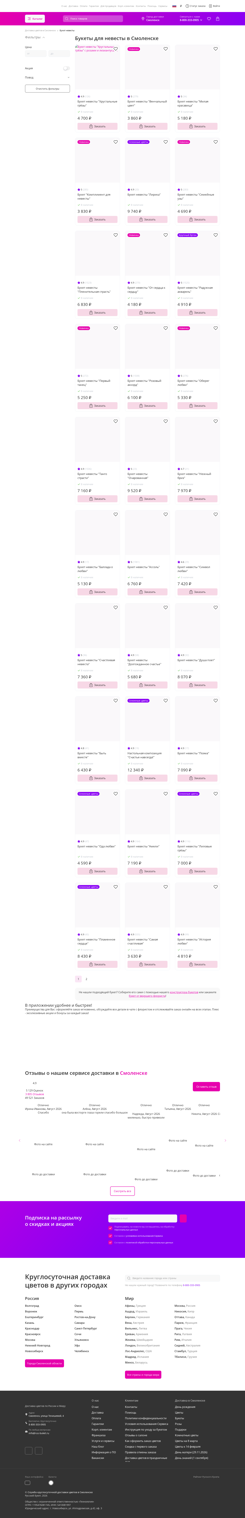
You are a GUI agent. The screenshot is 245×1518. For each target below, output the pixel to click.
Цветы (179, 1412)
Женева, (130, 1340)
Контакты (141, 6)
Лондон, (130, 1345)
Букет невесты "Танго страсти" (92, 476)
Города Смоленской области (44, 1363)
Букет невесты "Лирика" (144, 194)
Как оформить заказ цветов (143, 1441)
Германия (143, 1317)
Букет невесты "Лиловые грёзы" (195, 848)
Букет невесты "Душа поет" (196, 660)
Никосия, (180, 1311)
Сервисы (162, 6)
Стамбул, (180, 1351)
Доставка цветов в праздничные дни (146, 1459)
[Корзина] (217, 18)
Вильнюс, (131, 1328)
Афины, (130, 1306)
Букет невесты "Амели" (144, 846)
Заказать (100, 126)
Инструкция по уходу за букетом (146, 1429)
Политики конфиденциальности (145, 1418)
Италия (187, 1340)
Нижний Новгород (37, 1345)
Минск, (129, 1362)
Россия (190, 1306)
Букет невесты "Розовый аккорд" (144, 383)
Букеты (179, 1418)
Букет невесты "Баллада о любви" (95, 569)
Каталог (37, 18)
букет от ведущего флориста (147, 996)
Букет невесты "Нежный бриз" (194, 476)
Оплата (83, 6)
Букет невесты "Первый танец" (94, 383)
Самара (79, 1323)
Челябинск (81, 1351)
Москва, (179, 1306)
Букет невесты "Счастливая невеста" (96, 662)
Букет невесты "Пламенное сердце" (96, 941)
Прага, (178, 1328)
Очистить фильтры (47, 88)
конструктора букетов (184, 992)
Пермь (79, 1311)
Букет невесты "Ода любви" (97, 846)
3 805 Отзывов (34, 1094)
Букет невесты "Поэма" (193, 753)
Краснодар (32, 1328)
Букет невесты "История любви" (194, 941)
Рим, (177, 1340)
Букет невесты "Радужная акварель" (195, 290)
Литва (143, 1328)
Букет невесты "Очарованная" (138, 476)
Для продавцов (108, 6)
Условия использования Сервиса (146, 1424)
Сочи (77, 1334)
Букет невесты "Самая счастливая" (143, 941)
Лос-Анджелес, (135, 1351)
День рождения (185, 1407)
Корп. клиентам (126, 6)
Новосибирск (34, 1351)
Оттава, (179, 1317)
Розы (178, 1424)
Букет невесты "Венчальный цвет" (147, 103)
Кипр (191, 1311)
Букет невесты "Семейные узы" (196, 196)
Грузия (192, 1357)
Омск (78, 1306)
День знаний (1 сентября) (191, 1458)
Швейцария (144, 1340)
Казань (29, 1323)
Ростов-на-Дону (85, 1317)
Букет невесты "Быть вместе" (92, 755)
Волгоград (32, 1306)
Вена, (128, 1323)
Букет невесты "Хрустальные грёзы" (97, 103)
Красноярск (32, 1334)
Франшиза (99, 1435)
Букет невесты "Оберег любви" (193, 383)
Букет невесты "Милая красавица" (193, 103)
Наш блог (98, 1446)
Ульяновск (81, 1340)
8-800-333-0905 (191, 1285)
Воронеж (31, 1311)
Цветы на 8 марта (186, 1441)
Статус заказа (198, 6)
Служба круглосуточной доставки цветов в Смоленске (60, 1492)
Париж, (179, 1323)
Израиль (142, 1311)
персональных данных (126, 1229)
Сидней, (179, 1345)
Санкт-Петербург (85, 1328)
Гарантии (94, 6)
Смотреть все (122, 1191)
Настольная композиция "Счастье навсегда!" (145, 755)
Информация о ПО (104, 1452)
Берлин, (130, 1317)
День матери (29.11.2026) (191, 1452)
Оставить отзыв (206, 1086)
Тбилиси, (180, 1357)
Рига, (177, 1334)
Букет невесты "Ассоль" (144, 567)
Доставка (73, 6)
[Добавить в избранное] (115, 48)
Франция (191, 1323)
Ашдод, (130, 1311)
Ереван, (130, 1334)
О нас (64, 6)
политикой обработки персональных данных (149, 1242)
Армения (142, 1334)
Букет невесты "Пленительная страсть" (94, 290)
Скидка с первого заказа (141, 1446)
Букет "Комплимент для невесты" (94, 196)
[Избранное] (209, 18)
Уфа (77, 1345)
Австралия (193, 1345)
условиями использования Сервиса (144, 1235)
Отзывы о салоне (136, 1435)
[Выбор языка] (174, 6)
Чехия (188, 1328)
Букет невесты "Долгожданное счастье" (144, 662)
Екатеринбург (34, 1317)
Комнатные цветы (186, 1435)
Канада (190, 1317)
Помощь (152, 6)
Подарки (180, 1429)
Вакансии (98, 1458)
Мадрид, (130, 1357)
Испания (143, 1357)
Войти (216, 6)
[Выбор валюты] (181, 6)
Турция (192, 1351)
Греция (141, 1306)
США (149, 1351)
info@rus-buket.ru (39, 1433)
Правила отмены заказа (140, 1452)
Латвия (187, 1334)
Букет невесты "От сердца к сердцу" (146, 290)
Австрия (138, 1323)
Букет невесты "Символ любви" (194, 569)
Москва (30, 1340)
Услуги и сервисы (103, 1441)
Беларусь (141, 1362)
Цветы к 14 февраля (187, 1446)
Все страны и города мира (143, 1374)
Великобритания (148, 1345)
